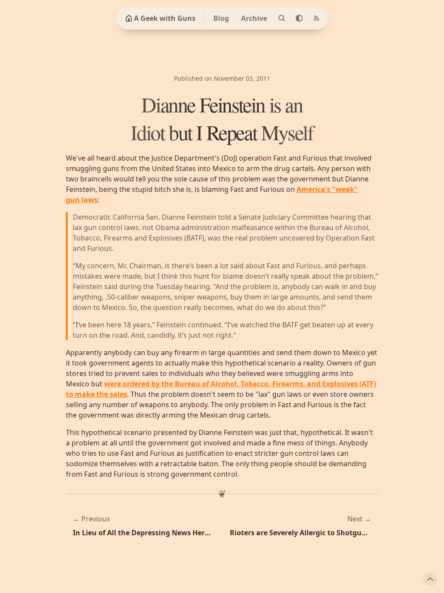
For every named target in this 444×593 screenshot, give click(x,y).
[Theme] (299, 18)
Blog (221, 18)
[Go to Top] (430, 579)
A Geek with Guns (165, 18)
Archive (254, 18)
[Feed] (316, 18)
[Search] (282, 18)
